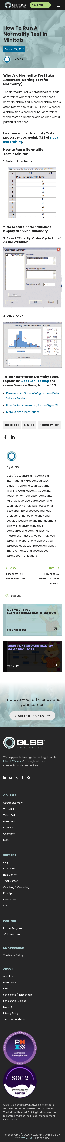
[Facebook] (22, 777)
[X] (16, 777)
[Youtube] (10, 777)
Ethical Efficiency (13, 761)
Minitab (29, 425)
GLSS (20, 59)
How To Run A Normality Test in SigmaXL (32, 405)
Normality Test (50, 425)
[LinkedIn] (4, 777)
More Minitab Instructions (23, 412)
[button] (5, 437)
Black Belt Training (35, 381)
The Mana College (13, 955)
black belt (12, 425)
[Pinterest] (28, 777)
